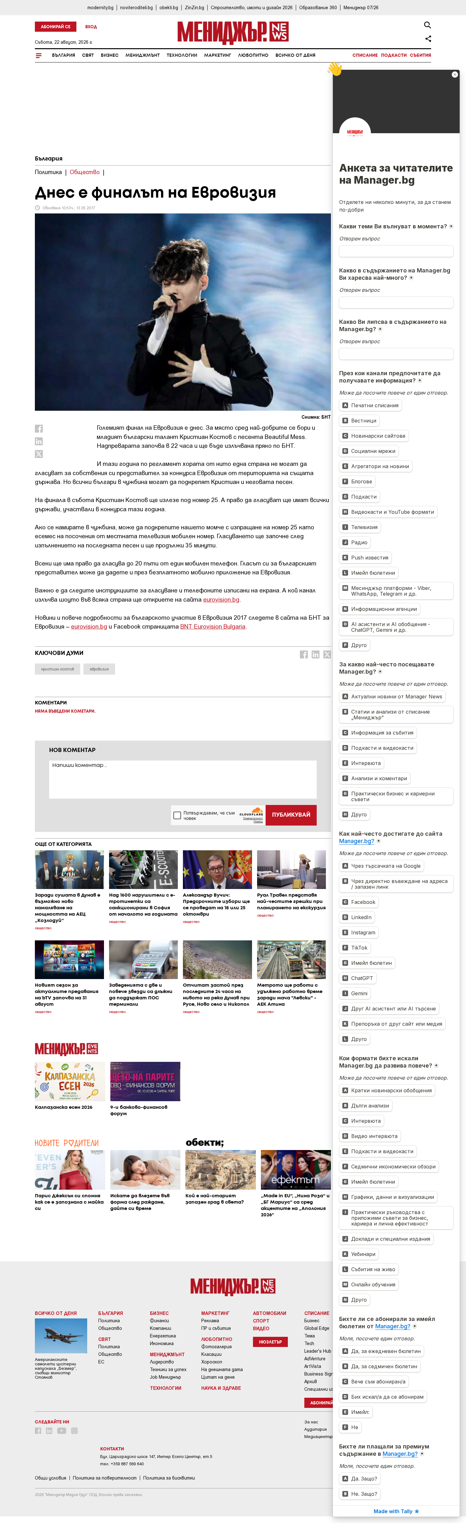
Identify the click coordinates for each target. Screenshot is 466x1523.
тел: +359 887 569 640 (122, 1464)
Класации (211, 1354)
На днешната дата (222, 1369)
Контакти (112, 1449)
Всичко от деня (295, 55)
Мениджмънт (143, 55)
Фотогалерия (216, 1346)
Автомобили (269, 1313)
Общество (110, 1328)
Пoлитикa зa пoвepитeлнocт (105, 1478)
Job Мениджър (165, 1377)
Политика (109, 1320)
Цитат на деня (218, 1377)
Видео (261, 1328)
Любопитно (253, 55)
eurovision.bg (221, 599)
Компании (160, 1328)
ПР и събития (216, 1328)
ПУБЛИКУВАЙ (291, 815)
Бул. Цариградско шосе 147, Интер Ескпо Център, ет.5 (156, 1456)
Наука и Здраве (221, 1388)
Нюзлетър (270, 1342)
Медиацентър (318, 1437)
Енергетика (163, 1336)
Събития (420, 55)
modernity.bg (100, 7)
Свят (88, 55)
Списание (365, 55)
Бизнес (110, 55)
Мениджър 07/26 (361, 7)
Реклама (210, 1320)
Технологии (182, 55)
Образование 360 (318, 7)
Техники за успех (168, 1369)
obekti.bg (168, 7)
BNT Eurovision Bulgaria (212, 626)
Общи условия (50, 1478)
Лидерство (162, 1362)
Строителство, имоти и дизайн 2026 (252, 7)
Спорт (261, 1320)
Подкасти (394, 55)
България (63, 55)
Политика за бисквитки (169, 1478)
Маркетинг (217, 55)
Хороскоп (211, 1362)
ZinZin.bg (194, 7)
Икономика (162, 1343)
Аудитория (315, 1429)
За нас (311, 1422)
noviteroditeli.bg (136, 7)
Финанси (159, 1320)
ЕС (101, 1362)
